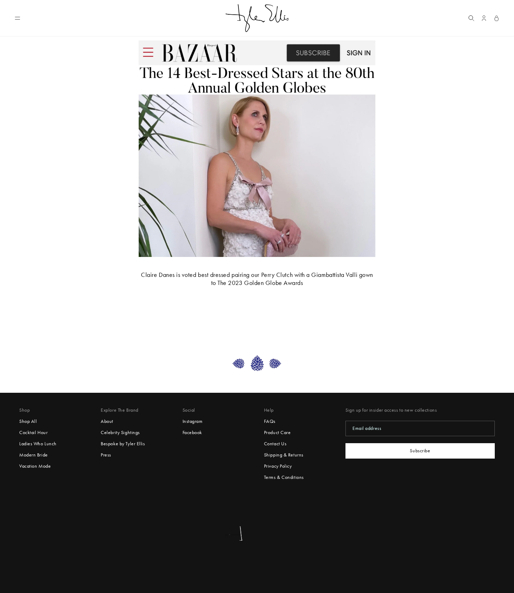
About (107, 421)
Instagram (193, 421)
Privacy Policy (278, 466)
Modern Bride (33, 455)
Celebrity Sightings (120, 432)
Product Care (277, 432)
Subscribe (420, 451)
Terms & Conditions (284, 477)
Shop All (28, 421)
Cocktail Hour (33, 432)
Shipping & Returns (284, 455)
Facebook (192, 432)
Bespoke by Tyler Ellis (123, 444)
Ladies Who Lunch (38, 444)
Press (106, 455)
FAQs (270, 421)
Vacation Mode (35, 466)
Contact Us (275, 444)
